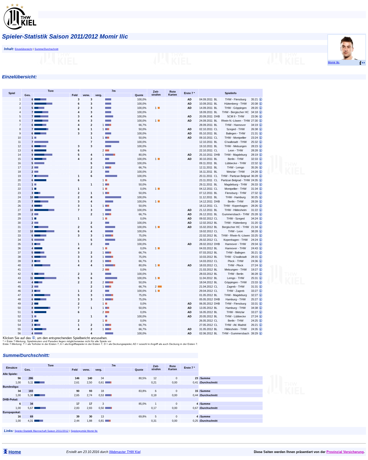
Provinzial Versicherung (345, 452)
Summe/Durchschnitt (46, 49)
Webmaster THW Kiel (124, 452)
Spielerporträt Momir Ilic (84, 430)
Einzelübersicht (23, 49)
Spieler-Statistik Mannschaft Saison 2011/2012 (42, 430)
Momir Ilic (333, 62)
